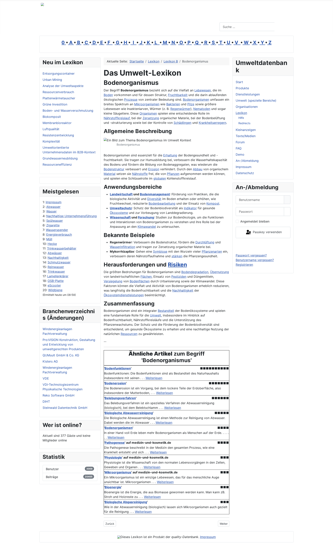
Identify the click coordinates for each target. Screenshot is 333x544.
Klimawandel (147, 227)
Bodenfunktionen (118, 368)
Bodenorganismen (196, 99)
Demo (240, 154)
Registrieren (244, 265)
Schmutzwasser (59, 262)
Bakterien (173, 104)
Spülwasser (54, 221)
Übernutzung (219, 272)
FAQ (238, 148)
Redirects (244, 123)
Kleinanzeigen (246, 130)
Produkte (242, 88)
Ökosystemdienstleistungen (124, 295)
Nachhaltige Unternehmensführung (71, 216)
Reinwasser (56, 267)
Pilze (190, 104)
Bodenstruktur (114, 169)
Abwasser (53, 207)
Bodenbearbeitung (162, 203)
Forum (240, 142)
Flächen (146, 276)
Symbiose (160, 251)
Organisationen (247, 107)
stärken (177, 256)
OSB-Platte (56, 281)
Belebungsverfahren (120, 398)
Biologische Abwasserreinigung (129, 413)
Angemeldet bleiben (254, 221)
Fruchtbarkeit (178, 95)
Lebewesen (202, 90)
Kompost (212, 203)
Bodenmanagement (155, 194)
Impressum (53, 202)
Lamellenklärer (57, 276)
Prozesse (130, 99)
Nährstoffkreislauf (117, 118)
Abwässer (55, 253)
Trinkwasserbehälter (61, 248)
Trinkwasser (56, 271)
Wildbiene (55, 290)
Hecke (52, 244)
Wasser (51, 211)
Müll (49, 239)
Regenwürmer (180, 109)
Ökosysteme (119, 213)
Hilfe (241, 117)
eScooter (54, 285)
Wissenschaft (120, 217)
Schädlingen (182, 123)
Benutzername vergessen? (255, 260)
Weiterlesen (153, 378)
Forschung (146, 217)
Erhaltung (170, 155)
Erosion (153, 169)
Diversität (154, 199)
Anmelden (263, 245)
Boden (108, 95)
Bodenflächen (140, 281)
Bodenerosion (115, 383)
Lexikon (241, 113)
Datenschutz (245, 173)
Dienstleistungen (248, 94)
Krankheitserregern (212, 123)
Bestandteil (166, 311)
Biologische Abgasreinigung (126, 502)
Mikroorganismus (118, 472)
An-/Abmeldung (247, 161)
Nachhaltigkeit (58, 258)
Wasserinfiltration (122, 247)
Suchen (283, 27)
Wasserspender (57, 230)
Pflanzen (173, 174)
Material (109, 174)
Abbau (197, 169)
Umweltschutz (121, 208)
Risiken (177, 264)
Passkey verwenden (267, 232)
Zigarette (53, 225)
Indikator (190, 208)
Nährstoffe (140, 174)
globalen (159, 178)
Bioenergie (113, 487)
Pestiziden (178, 276)
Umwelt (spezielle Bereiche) (256, 100)
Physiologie (113, 457)
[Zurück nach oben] (328, 539)
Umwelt (155, 315)
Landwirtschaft (121, 194)
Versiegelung (113, 281)
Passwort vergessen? (251, 255)
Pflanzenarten (212, 251)
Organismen (148, 113)
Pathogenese (115, 442)
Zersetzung (151, 118)
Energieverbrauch (59, 234)
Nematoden (201, 109)
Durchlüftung (204, 242)
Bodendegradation (194, 272)
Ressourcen (129, 334)
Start (239, 82)
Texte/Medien (246, 136)
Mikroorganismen (146, 104)
